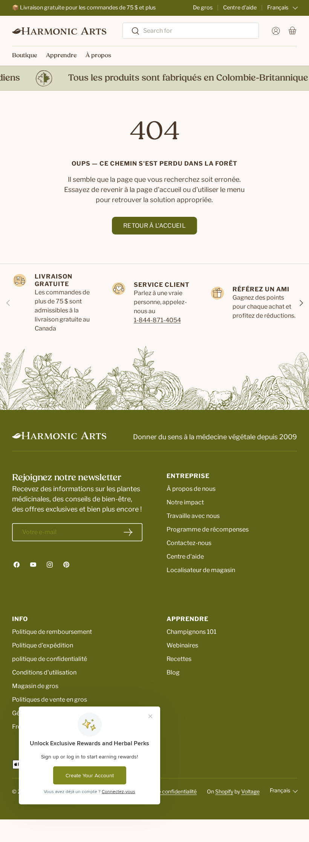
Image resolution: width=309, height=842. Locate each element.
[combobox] (191, 30)
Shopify (224, 791)
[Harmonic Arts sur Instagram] (49, 564)
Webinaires (182, 645)
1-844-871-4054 (157, 320)
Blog (173, 672)
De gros (203, 7)
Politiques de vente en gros (49, 699)
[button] (292, 31)
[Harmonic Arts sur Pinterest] (66, 564)
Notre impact (185, 502)
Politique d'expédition (42, 645)
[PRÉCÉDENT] (8, 303)
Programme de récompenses (208, 529)
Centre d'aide (240, 7)
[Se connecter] (276, 31)
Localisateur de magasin (201, 570)
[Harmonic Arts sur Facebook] (16, 564)
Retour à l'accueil (154, 225)
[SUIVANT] (300, 303)
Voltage (250, 791)
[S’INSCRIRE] (128, 532)
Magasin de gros (35, 686)
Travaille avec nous (193, 515)
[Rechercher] (131, 31)
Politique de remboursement (52, 631)
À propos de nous (191, 488)
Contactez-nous (189, 543)
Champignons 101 (191, 631)
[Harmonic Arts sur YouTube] (33, 564)
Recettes (179, 658)
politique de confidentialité (49, 658)
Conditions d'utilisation (44, 672)
